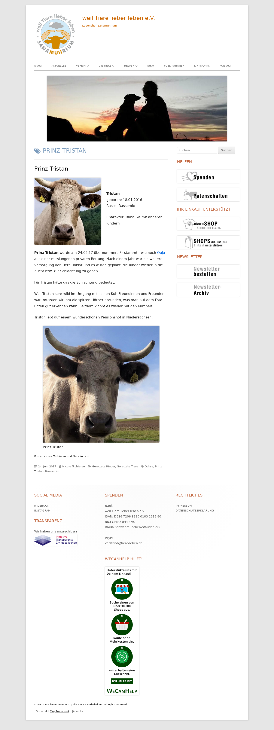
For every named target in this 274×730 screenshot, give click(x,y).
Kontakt (225, 65)
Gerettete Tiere (127, 466)
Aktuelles (59, 65)
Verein (81, 65)
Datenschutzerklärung (195, 510)
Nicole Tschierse (73, 466)
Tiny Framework (59, 711)
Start (38, 65)
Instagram (42, 510)
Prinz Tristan (51, 168)
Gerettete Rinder (103, 466)
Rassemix (52, 471)
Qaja (161, 253)
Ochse (149, 466)
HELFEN (129, 65)
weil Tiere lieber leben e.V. (118, 18)
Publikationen (174, 65)
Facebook (41, 505)
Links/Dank (202, 65)
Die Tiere (104, 65)
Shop (150, 65)
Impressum (184, 505)
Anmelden (79, 711)
